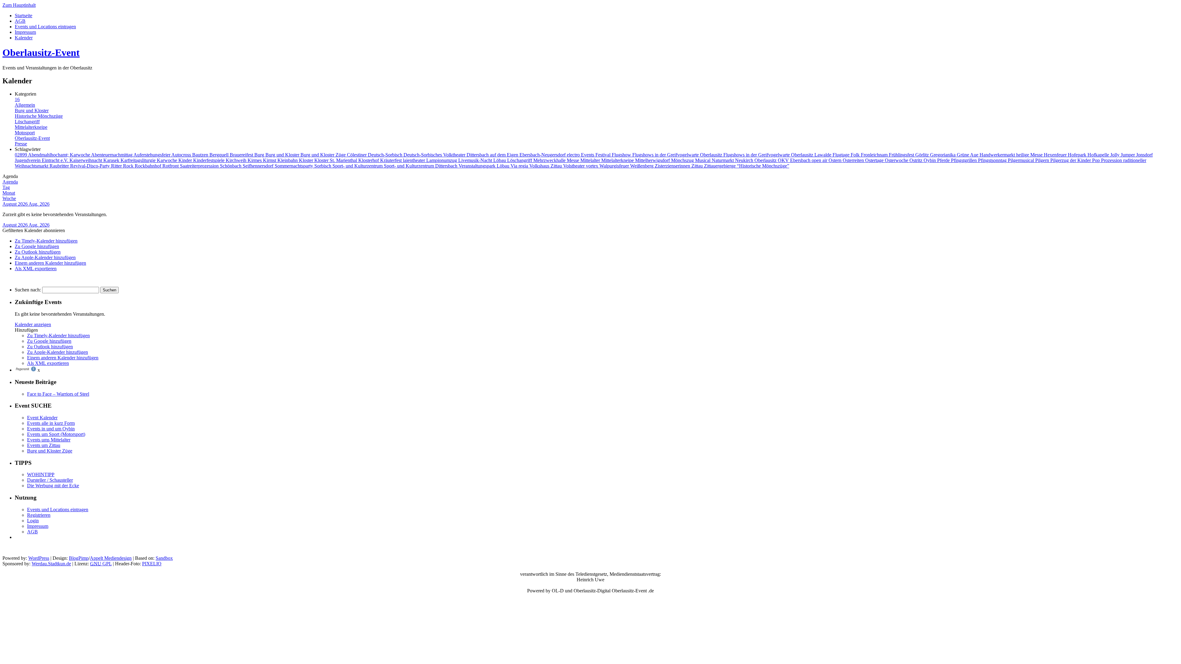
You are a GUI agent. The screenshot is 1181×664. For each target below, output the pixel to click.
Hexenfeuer (1056, 154)
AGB (20, 21)
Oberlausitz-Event (41, 52)
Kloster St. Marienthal (336, 160)
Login (33, 520)
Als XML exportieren (36, 268)
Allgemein (25, 105)
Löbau (500, 160)
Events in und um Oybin (51, 428)
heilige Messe (1030, 154)
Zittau (697, 165)
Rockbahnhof (148, 165)
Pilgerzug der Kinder (1071, 160)
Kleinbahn (288, 160)
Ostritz (916, 160)
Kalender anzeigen (33, 324)
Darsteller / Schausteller (50, 480)
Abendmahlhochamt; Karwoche (59, 154)
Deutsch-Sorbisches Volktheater (435, 154)
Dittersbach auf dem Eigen (493, 154)
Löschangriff (27, 121)
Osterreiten (854, 160)
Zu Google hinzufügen (37, 246)
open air (820, 160)
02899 (21, 154)
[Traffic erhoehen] (25, 370)
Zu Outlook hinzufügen (38, 252)
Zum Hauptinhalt (19, 5)
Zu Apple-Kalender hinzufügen (45, 257)
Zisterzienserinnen (673, 165)
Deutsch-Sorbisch (386, 154)
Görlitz (922, 154)
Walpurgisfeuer (614, 165)
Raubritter (60, 165)
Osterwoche (897, 160)
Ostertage (875, 160)
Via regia (520, 165)
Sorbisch (323, 165)
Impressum (25, 32)
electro (574, 154)
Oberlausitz (766, 160)
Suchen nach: (28, 289)
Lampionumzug (442, 160)
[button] (33, 230)
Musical (703, 160)
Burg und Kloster (32, 110)
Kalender (24, 37)
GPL (101, 563)
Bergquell (219, 154)
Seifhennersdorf (259, 165)
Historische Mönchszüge (39, 116)
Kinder (185, 160)
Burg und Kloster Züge (323, 154)
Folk (856, 154)
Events (588, 154)
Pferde (944, 160)
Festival (603, 154)
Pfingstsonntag (993, 160)
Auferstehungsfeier (152, 154)
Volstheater (574, 165)
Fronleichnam (875, 154)
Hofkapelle (1099, 154)
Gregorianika (943, 154)
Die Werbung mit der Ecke (53, 485)
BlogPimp (79, 558)
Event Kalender (42, 417)
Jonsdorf (1144, 154)
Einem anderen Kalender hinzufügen (50, 263)
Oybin (930, 160)
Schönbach (231, 165)
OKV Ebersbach (795, 160)
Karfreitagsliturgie (139, 160)
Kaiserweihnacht (86, 160)
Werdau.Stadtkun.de (51, 563)
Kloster (306, 160)
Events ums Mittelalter (48, 439)
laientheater (414, 160)
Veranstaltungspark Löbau (485, 165)
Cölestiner (357, 154)
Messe (573, 160)
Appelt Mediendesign (111, 558)
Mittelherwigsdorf (653, 160)
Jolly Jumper (1123, 154)
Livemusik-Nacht (475, 160)
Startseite (23, 15)
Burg (259, 154)
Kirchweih (237, 160)
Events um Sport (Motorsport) (56, 434)
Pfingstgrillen (964, 160)
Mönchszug (683, 160)
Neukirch (744, 160)
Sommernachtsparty (294, 165)
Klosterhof (369, 160)
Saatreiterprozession (200, 165)
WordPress (38, 558)
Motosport (25, 132)
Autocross (181, 154)
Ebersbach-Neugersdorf (543, 154)
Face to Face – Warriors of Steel (58, 394)
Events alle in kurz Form (51, 423)
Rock (129, 165)
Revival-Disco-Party (90, 165)
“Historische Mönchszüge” (763, 165)
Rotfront (171, 165)
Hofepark (1078, 154)
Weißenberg (642, 165)
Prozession (1112, 160)
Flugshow (622, 154)
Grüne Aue (968, 154)
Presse (21, 143)
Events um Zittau (43, 445)
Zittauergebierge (720, 165)
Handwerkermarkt (998, 154)
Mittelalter (590, 160)
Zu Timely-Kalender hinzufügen (46, 240)
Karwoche (167, 160)
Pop (1096, 160)
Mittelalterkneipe (31, 127)
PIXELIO (151, 563)
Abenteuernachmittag (112, 154)
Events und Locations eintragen (45, 26)
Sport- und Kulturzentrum (358, 165)
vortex (592, 165)
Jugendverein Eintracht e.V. (42, 160)
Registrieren (38, 515)
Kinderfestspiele (209, 160)
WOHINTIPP (40, 474)
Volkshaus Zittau (546, 165)
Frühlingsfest (902, 154)
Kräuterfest (391, 160)
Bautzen (200, 154)
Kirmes (255, 160)
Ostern (836, 160)
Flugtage (842, 154)
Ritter (117, 165)
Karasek (112, 160)
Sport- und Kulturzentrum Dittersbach (421, 165)
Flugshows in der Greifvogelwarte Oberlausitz (677, 154)
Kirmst (270, 160)
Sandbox (164, 558)
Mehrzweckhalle (550, 160)
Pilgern (1042, 160)
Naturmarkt (723, 160)
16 (17, 99)
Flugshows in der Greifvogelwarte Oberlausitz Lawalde (778, 154)
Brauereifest (242, 154)
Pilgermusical (1021, 160)
